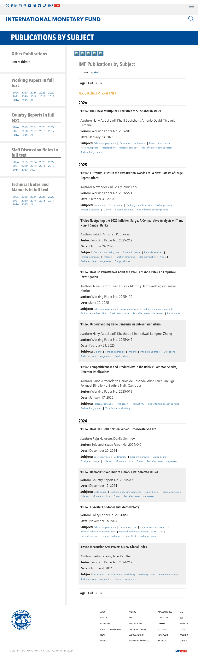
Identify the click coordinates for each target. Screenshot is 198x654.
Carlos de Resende (132, 381)
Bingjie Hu (100, 385)
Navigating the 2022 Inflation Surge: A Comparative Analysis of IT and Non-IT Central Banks (131, 223)
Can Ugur (134, 385)
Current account (128, 527)
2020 (24, 96)
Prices (163, 257)
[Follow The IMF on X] (7, 5)
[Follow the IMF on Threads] (24, 5)
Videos (132, 612)
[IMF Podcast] (34, 5)
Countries (105, 623)
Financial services (153, 252)
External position (89, 536)
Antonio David (152, 120)
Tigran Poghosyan (118, 234)
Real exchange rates (91, 152)
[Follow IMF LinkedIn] (16, 5)
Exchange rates (164, 205)
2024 (33, 92)
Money (107, 210)
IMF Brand (162, 640)
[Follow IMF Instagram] (20, 5)
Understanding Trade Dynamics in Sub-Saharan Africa (125, 324)
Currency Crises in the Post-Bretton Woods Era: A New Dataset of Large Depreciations (131, 175)
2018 (42, 96)
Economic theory (131, 252)
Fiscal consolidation (159, 143)
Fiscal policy (108, 148)
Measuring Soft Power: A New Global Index (118, 546)
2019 (33, 96)
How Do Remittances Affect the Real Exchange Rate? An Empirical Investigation (128, 274)
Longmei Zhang (161, 333)
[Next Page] (100, 83)
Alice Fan (153, 381)
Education (99, 575)
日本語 (182, 629)
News (102, 635)
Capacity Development (111, 629)
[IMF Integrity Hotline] (44, 5)
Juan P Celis (120, 286)
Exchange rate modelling (121, 575)
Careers (161, 623)
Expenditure (159, 457)
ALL (32, 100)
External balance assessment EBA (97, 532)
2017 (51, 96)
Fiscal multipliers (89, 148)
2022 (51, 92)
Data (131, 617)
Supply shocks (122, 261)
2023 (42, 92)
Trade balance (122, 356)
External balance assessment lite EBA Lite (141, 532)
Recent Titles (19, 61)
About (103, 612)
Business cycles (102, 457)
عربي (181, 612)
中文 (181, 617)
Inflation (107, 257)
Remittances (173, 313)
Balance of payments (105, 143)
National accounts (124, 210)
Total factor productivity (117, 408)
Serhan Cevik (102, 556)
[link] (76, 53)
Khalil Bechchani (128, 120)
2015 (24, 100)
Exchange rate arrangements (158, 309)
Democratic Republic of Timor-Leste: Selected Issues (124, 472)
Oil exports (169, 352)
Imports (132, 352)
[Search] (191, 19)
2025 (24, 92)
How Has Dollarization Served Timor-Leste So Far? (123, 429)
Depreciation (116, 205)
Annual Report (136, 635)
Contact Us (163, 617)
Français (184, 623)
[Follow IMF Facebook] (12, 5)
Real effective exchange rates (157, 148)
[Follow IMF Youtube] (29, 5)
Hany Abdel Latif (104, 120)
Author (99, 72)
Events (103, 640)
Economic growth (139, 457)
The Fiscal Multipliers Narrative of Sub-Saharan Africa (125, 110)
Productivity (138, 404)
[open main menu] (191, 8)
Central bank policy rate (106, 252)
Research (104, 617)
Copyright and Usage (139, 640)
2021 (16, 96)
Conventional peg (129, 309)
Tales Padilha (122, 556)
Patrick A (99, 234)
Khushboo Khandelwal (133, 333)
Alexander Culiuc (105, 187)
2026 (16, 92)
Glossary (162, 629)
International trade (150, 352)
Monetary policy (147, 257)
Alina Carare (101, 286)
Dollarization (120, 457)
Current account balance (132, 143)
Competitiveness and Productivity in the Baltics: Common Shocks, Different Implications (128, 369)
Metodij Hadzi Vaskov (145, 286)
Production (122, 404)
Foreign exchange (128, 148)
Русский (184, 635)
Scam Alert (163, 635)
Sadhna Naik (117, 385)
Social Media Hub (137, 629)
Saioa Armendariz (105, 381)
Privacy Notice (165, 612)
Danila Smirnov (124, 438)
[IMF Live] (180, 650)
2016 (16, 100)
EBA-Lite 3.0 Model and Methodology (114, 507)
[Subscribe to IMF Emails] (39, 5)
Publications (135, 623)
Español (183, 640)
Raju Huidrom (102, 438)
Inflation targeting (125, 257)
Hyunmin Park (127, 187)
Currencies (99, 205)
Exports (98, 352)
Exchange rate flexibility (139, 205)
